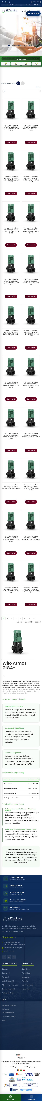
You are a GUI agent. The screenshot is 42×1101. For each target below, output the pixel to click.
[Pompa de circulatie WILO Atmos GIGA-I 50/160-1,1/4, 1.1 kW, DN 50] (31, 419)
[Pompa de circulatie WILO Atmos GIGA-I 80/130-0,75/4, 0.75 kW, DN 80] (11, 573)
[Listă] (23, 83)
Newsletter (26, 989)
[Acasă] (9, 46)
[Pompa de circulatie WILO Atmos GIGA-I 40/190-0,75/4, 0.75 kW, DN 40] (11, 419)
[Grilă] (18, 83)
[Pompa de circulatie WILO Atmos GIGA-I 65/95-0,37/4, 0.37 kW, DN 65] (31, 265)
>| (34, 618)
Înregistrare (26, 977)
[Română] (18, 1070)
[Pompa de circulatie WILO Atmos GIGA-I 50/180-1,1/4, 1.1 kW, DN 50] (31, 522)
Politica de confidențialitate (8, 1010)
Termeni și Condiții (8, 1016)
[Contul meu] (25, 11)
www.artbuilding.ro (11, 1067)
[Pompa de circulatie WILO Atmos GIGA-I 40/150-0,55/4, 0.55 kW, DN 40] (31, 214)
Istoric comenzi (27, 985)
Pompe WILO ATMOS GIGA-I (22, 46)
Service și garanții (8, 989)
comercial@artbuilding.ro (13, 947)
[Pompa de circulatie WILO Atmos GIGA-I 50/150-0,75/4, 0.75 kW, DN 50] (31, 368)
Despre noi (6, 973)
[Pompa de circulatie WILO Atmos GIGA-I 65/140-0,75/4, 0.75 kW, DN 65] (11, 522)
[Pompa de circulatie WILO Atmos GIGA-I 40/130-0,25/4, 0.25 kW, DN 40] (11, 162)
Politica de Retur (8, 993)
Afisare (38, 87)
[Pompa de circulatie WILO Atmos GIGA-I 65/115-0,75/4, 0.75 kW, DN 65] (31, 470)
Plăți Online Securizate (10, 985)
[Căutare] (21, 11)
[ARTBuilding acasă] (12, 919)
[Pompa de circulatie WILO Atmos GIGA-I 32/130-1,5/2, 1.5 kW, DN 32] (11, 316)
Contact (5, 969)
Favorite (25, 981)
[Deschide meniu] (38, 10)
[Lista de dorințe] (28, 11)
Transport (5, 977)
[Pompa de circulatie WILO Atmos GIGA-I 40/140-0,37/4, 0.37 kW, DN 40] (31, 162)
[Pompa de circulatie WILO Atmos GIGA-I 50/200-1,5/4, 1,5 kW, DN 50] (31, 573)
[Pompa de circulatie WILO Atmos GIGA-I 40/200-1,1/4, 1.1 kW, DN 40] (11, 470)
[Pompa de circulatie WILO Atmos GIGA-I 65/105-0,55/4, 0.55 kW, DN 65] (31, 316)
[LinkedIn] (5, 2)
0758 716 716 (9, 951)
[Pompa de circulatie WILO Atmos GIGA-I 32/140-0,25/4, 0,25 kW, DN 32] (11, 111)
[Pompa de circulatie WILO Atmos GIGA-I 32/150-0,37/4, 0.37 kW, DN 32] (31, 111)
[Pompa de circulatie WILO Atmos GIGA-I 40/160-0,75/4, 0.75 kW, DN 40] (11, 368)
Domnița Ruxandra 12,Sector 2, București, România (14, 943)
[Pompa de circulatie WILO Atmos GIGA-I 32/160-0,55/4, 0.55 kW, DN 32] (11, 214)
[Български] (24, 1070)
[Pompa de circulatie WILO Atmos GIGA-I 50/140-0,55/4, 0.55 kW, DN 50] (11, 265)
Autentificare (26, 973)
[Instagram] (9, 2)
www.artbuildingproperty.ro (28, 1067)
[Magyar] (21, 1070)
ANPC (4, 1020)
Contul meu (26, 969)
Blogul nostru (9, 937)
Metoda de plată (8, 981)
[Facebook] (2, 2)
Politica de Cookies (9, 1005)
